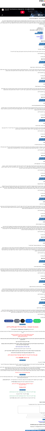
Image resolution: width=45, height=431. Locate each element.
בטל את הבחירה (42, 44)
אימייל (43, 417)
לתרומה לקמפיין (22, 324)
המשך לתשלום (42, 43)
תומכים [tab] (41, 38)
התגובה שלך (42, 412)
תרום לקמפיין (40, 32)
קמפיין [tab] (41, 35)
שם (44, 415)
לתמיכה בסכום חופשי (38, 33)
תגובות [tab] (41, 37)
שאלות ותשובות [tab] (40, 36)
